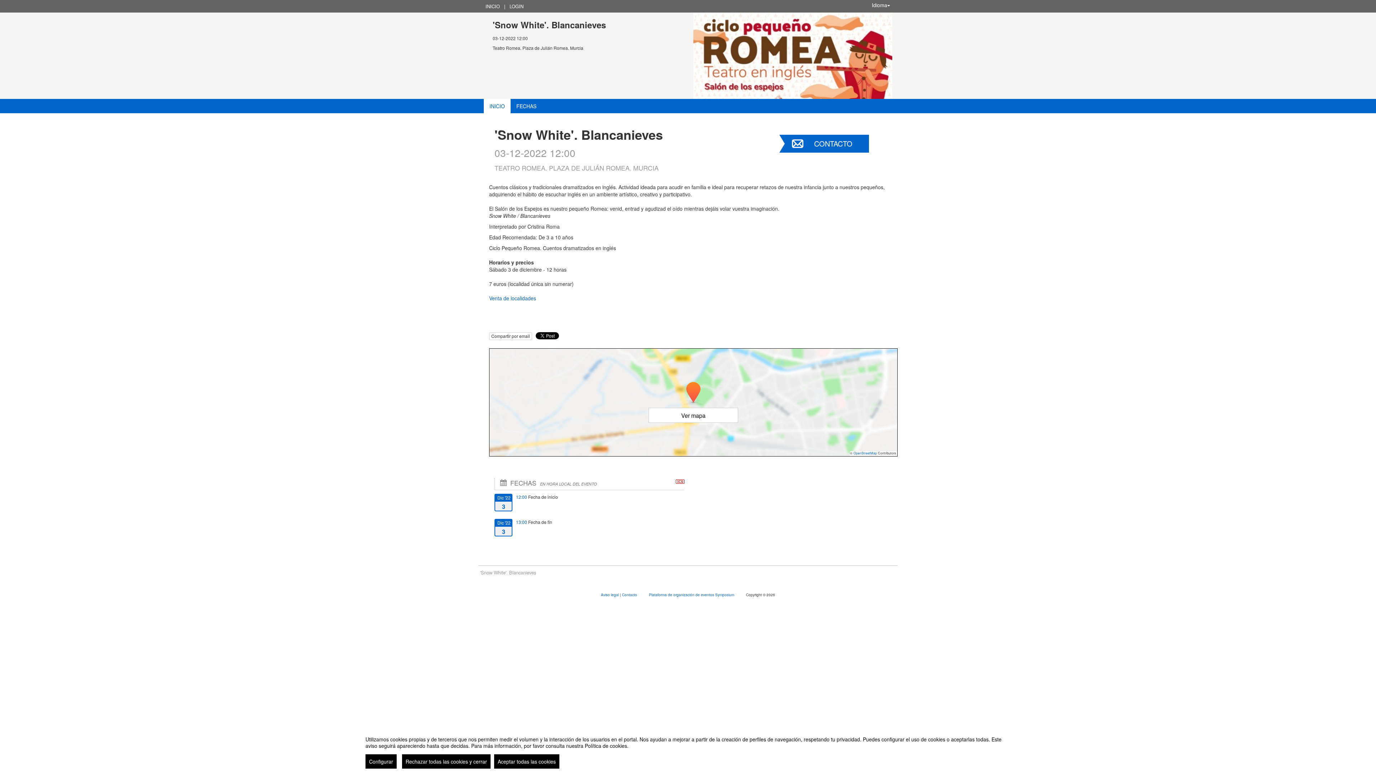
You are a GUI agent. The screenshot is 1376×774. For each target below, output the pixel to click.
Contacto (833, 143)
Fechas (526, 106)
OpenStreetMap (865, 453)
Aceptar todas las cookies (527, 761)
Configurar (381, 761)
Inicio (493, 6)
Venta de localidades (512, 298)
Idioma (879, 5)
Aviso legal (610, 594)
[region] (688, 749)
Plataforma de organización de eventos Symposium (692, 594)
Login (517, 6)
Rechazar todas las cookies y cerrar (446, 761)
